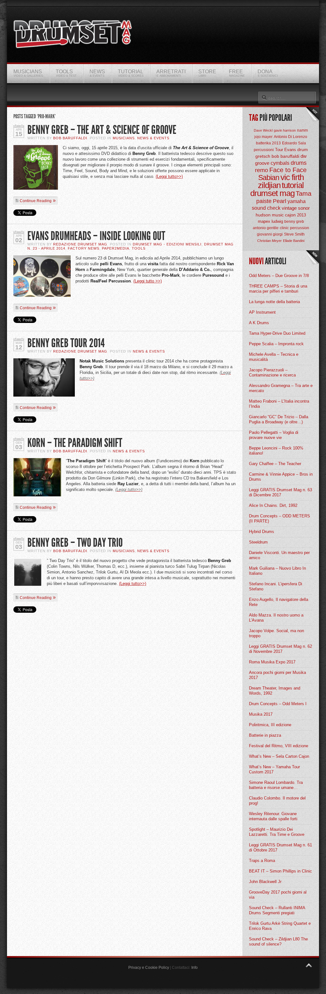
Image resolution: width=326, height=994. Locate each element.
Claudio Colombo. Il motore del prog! (277, 801)
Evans (290, 149)
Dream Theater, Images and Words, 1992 (274, 691)
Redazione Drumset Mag (80, 244)
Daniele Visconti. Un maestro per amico (279, 555)
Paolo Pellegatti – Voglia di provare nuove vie (273, 435)
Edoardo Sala (294, 143)
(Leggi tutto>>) (169, 176)
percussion (299, 228)
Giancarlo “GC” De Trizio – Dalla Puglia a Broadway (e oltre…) (278, 419)
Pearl (279, 201)
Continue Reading (36, 201)
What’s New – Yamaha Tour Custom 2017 (274, 769)
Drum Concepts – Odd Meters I (278, 703)
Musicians (124, 138)
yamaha (296, 201)
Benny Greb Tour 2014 (66, 343)
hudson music (270, 214)
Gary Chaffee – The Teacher (275, 463)
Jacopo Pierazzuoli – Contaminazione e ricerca (272, 372)
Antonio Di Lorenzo (290, 137)
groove (262, 163)
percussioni (264, 150)
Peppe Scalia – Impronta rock (276, 343)
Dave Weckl (263, 130)
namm (302, 130)
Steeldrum (258, 542)
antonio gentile (266, 228)
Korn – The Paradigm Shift (74, 443)
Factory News (83, 248)
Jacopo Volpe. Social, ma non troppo (276, 633)
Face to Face (288, 169)
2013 (301, 215)
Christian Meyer (269, 241)
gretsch (262, 156)
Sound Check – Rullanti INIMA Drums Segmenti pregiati (277, 910)
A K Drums (259, 322)
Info (194, 967)
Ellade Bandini (293, 241)
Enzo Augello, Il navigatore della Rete (278, 602)
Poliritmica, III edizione (270, 724)
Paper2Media (115, 248)
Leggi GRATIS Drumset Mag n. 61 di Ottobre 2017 (280, 847)
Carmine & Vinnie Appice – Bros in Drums (281, 477)
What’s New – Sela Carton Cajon (279, 756)
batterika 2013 (268, 143)
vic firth (292, 177)
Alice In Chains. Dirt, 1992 (273, 505)
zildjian (269, 185)
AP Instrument (262, 312)
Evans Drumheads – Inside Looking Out (96, 236)
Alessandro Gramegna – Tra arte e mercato (281, 388)
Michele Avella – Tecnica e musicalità (273, 357)
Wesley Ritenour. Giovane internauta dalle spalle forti (273, 816)
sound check (266, 208)
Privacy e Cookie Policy (148, 967)
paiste (264, 201)
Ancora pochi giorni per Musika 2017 (277, 675)
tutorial (293, 185)
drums (299, 163)
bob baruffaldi (285, 156)
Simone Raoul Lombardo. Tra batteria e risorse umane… (276, 785)
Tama (303, 193)
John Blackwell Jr (265, 881)
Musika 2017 (261, 714)
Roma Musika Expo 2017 (272, 662)
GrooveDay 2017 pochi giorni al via (278, 895)
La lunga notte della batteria (274, 301)
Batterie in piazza (265, 735)
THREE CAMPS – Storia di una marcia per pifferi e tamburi (278, 289)
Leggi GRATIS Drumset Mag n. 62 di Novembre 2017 (280, 649)
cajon (290, 214)
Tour (279, 149)
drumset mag (272, 193)
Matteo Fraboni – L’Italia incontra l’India (279, 404)
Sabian (268, 177)
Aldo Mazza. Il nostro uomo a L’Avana (276, 618)
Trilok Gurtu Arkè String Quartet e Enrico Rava (280, 926)
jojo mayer (263, 137)
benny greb (294, 221)
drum (302, 149)
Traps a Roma (262, 860)
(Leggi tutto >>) (147, 281)
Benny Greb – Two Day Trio (75, 543)
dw (304, 156)
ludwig (277, 221)
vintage (289, 208)
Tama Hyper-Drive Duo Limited (277, 333)
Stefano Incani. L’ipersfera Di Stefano (275, 586)
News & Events (153, 138)
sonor (304, 208)
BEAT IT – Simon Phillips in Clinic (280, 871)
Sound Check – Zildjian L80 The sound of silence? (278, 941)
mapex (264, 221)
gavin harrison (285, 130)
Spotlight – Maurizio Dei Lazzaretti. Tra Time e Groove (276, 832)
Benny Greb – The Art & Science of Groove (101, 130)
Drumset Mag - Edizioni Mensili (167, 244)
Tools (138, 248)
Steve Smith (294, 234)
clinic (284, 228)
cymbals (280, 163)
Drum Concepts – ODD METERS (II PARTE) (279, 518)
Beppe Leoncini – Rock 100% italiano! (276, 451)
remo (261, 170)
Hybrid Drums (261, 531)
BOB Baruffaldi (70, 138)
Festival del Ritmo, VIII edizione (278, 745)
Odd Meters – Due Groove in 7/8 (279, 275)
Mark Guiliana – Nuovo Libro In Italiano (277, 571)
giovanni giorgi (270, 234)
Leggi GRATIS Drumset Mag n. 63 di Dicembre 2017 (280, 492)
